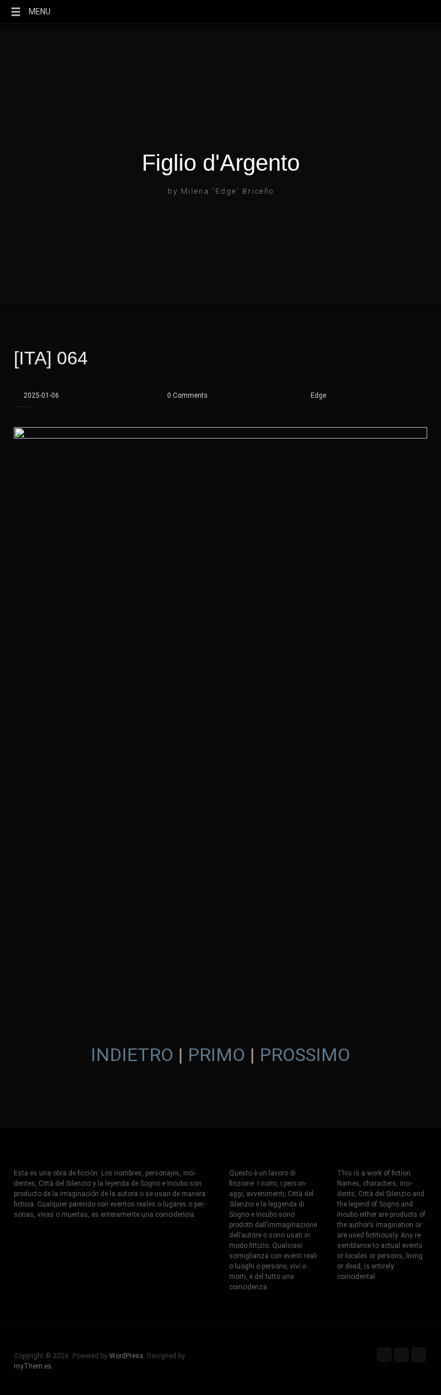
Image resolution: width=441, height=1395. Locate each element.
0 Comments (187, 395)
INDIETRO (132, 1055)
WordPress (126, 1356)
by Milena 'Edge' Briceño (221, 191)
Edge (318, 395)
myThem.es (33, 1366)
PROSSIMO (305, 1055)
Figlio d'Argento (221, 162)
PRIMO (216, 1055)
